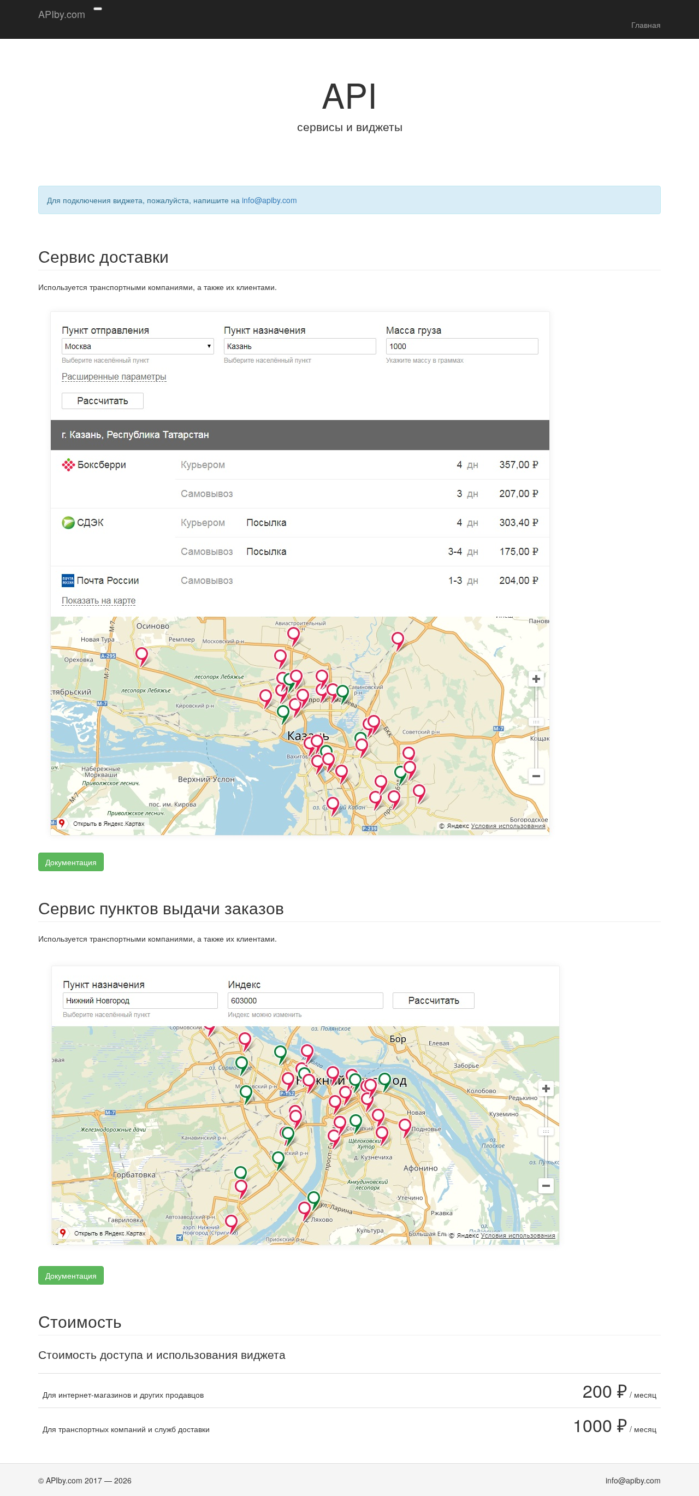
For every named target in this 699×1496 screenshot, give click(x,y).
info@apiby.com (269, 199)
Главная (646, 24)
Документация (71, 861)
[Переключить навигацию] (97, 8)
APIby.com (61, 14)
